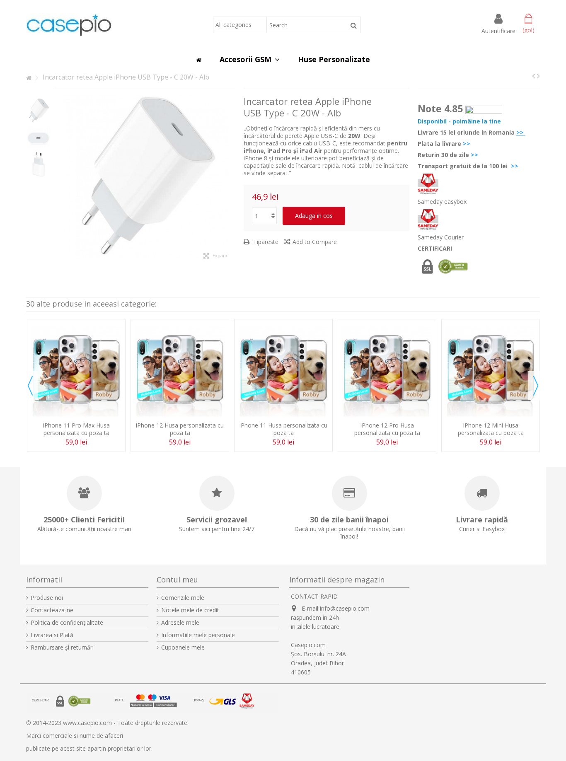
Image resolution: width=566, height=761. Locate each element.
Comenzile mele (182, 598)
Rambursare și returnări (62, 647)
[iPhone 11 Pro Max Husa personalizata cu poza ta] (76, 371)
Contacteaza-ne (52, 610)
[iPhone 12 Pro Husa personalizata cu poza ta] (387, 371)
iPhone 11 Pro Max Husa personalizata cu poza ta (76, 429)
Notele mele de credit (190, 610)
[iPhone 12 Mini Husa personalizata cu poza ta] (490, 371)
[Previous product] (533, 76)
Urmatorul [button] (231, 177)
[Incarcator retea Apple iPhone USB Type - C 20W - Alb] (38, 110)
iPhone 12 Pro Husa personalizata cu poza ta (387, 429)
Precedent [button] (59, 177)
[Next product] (538, 76)
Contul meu (177, 580)
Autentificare (498, 30)
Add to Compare (315, 242)
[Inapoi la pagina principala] (28, 78)
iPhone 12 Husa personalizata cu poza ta (180, 429)
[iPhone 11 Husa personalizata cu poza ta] (283, 371)
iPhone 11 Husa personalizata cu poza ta (283, 429)
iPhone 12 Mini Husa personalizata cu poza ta (491, 429)
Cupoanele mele (183, 647)
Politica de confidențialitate (67, 622)
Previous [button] (30, 385)
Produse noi (47, 598)
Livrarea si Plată (52, 635)
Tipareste (265, 242)
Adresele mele (180, 622)
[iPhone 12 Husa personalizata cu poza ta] (180, 371)
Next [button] (535, 385)
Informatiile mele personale (198, 635)
